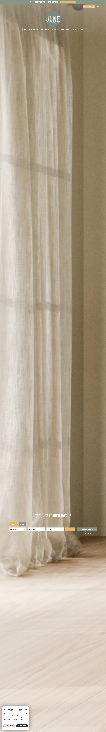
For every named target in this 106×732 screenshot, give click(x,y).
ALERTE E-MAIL (65, 29)
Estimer (22, 524)
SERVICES (82, 29)
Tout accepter (22, 726)
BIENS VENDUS (45, 29)
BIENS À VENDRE (33, 29)
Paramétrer (9, 726)
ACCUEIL (24, 29)
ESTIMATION (55, 29)
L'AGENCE (74, 29)
